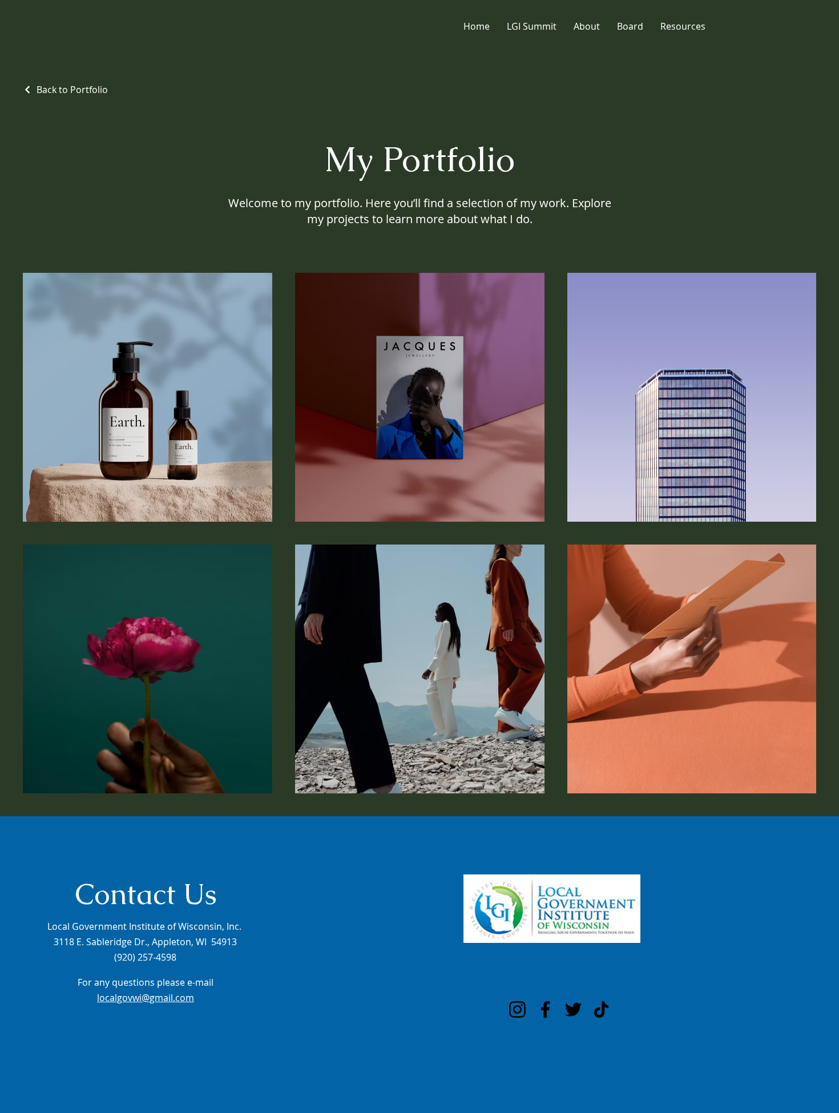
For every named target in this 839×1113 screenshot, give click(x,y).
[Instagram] (517, 1009)
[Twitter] (573, 1009)
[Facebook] (545, 1009)
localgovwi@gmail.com (145, 997)
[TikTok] (601, 1009)
